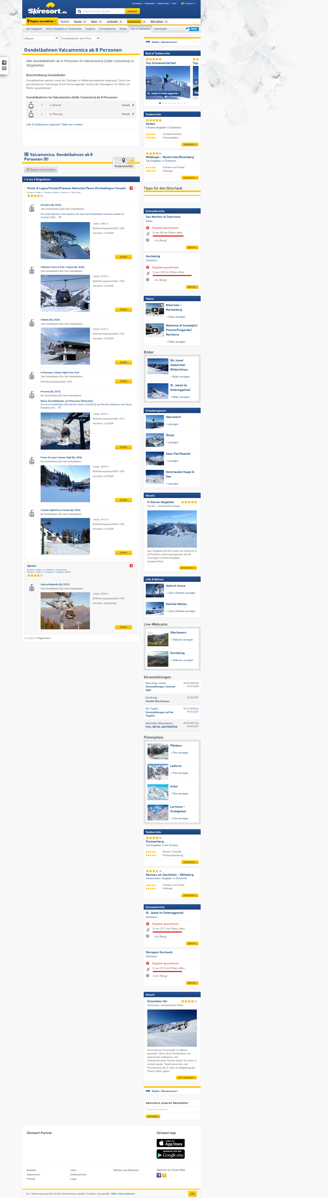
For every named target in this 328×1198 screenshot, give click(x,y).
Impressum (33, 1174)
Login (73, 1178)
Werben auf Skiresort (126, 1170)
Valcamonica (61, 570)
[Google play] (171, 1157)
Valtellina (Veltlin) (63, 572)
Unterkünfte (160, 28)
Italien (39, 192)
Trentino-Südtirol (51, 192)
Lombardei (49, 570)
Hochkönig (153, 256)
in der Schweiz (170, 845)
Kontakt (31, 1170)
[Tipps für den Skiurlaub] (192, 28)
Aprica (31, 566)
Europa (30, 192)
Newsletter (150, 3)
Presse (31, 1178)
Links (73, 1170)
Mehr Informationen (123, 1193)
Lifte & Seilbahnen (140, 28)
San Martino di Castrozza (163, 217)
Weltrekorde (163, 3)
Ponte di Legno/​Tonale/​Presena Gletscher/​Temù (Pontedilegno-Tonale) (76, 188)
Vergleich (90, 28)
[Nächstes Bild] (196, 82)
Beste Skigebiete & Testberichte (64, 28)
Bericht (191, 247)
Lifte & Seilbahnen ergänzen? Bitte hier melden (54, 124)
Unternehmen (78, 1174)
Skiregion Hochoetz (159, 952)
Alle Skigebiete (34, 28)
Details (123, 256)
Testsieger (137, 3)
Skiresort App (166, 1133)
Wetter (123, 28)
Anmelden (153, 1116)
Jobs (174, 3)
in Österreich (174, 127)
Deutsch (189, 3)
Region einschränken (42, 169)
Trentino (65, 192)
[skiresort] (47, 9)
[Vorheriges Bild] (148, 82)
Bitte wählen (157, 21)
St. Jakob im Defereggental (165, 913)
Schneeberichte (107, 28)
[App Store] (171, 1147)
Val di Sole (76, 192)
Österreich (151, 260)
